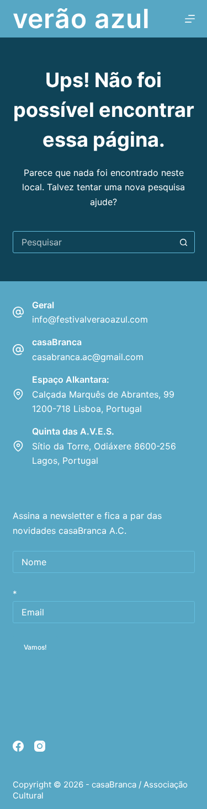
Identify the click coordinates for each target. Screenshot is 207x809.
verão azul (82, 18)
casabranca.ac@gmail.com (88, 356)
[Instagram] (39, 746)
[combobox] (93, 242)
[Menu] (190, 19)
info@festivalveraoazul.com (90, 319)
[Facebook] (18, 746)
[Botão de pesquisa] (183, 242)
